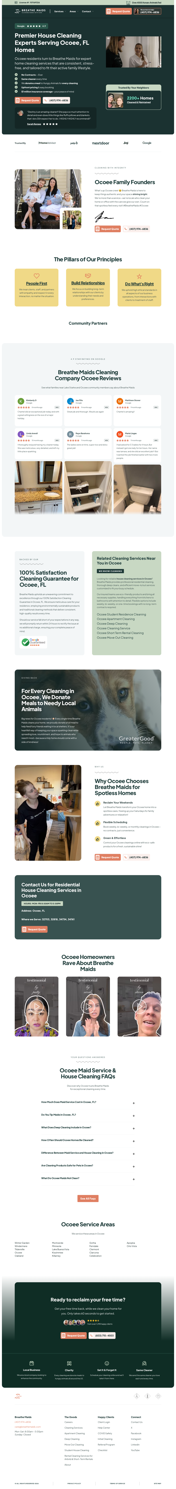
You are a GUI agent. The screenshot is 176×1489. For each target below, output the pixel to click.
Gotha (92, 1242)
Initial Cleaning (105, 1439)
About (68, 1464)
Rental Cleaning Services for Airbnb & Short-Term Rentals (79, 1457)
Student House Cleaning (77, 1450)
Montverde (57, 1242)
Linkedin (135, 1444)
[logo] (30, 11)
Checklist (102, 1450)
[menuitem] (60, 11)
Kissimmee (57, 1252)
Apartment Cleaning (75, 1433)
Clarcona (94, 1252)
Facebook (136, 1433)
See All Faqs (88, 1198)
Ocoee (18, 1252)
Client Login (104, 1422)
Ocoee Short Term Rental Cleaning (120, 633)
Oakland (19, 1255)
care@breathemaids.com (28, 1426)
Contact (86, 11)
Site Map (157, 1483)
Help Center (104, 1427)
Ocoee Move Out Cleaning (115, 637)
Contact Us (136, 1422)
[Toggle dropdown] (65, 11)
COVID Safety (105, 1433)
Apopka (131, 1242)
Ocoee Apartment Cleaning (116, 619)
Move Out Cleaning (74, 1444)
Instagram (136, 1439)
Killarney (56, 1255)
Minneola (56, 1246)
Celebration (95, 1255)
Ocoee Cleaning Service (113, 628)
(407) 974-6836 (23, 1422)
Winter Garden (22, 1242)
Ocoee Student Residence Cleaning (121, 614)
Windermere (21, 1246)
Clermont (94, 1249)
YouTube (135, 1450)
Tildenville (20, 1249)
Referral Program (106, 1444)
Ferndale (93, 1246)
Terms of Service (117, 1483)
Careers (69, 1422)
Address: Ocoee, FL (33, 910)
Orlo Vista (132, 1246)
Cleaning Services (74, 1427)
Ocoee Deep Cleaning (112, 623)
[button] (88, 1103)
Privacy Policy (74, 1483)
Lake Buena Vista (60, 1249)
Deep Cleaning (72, 1439)
